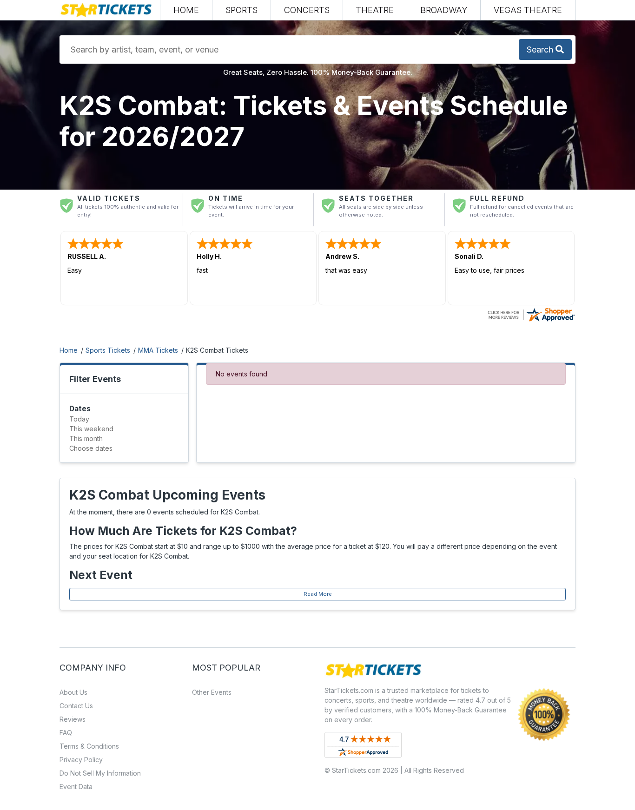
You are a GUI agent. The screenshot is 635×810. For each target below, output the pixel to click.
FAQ (66, 733)
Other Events (212, 692)
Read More (318, 594)
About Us (73, 692)
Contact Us (76, 706)
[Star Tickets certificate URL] (530, 314)
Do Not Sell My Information (100, 773)
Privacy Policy (81, 760)
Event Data (76, 786)
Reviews (73, 719)
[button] (241, 10)
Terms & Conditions (89, 746)
